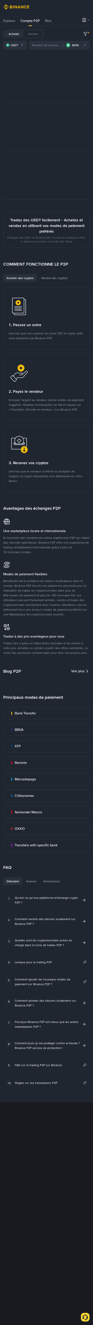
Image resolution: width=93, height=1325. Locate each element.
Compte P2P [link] (30, 20)
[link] (46, 713)
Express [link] (9, 20)
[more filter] (85, 34)
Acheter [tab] (14, 34)
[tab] (9, 21)
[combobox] (15, 45)
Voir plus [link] (78, 671)
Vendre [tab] (33, 34)
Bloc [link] (48, 20)
